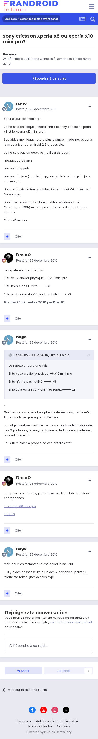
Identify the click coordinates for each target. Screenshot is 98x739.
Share (25, 671)
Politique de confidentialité (57, 721)
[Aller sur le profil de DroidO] (8, 258)
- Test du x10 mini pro (20, 506)
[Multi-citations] (7, 236)
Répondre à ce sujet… (30, 646)
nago (13, 54)
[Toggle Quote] (11, 355)
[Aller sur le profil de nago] (8, 106)
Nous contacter (40, 726)
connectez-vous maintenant (71, 622)
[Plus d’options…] (89, 106)
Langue (23, 721)
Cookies (63, 726)
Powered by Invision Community (49, 732)
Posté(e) (36, 109)
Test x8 (9, 514)
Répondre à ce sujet (49, 78)
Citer (18, 236)
